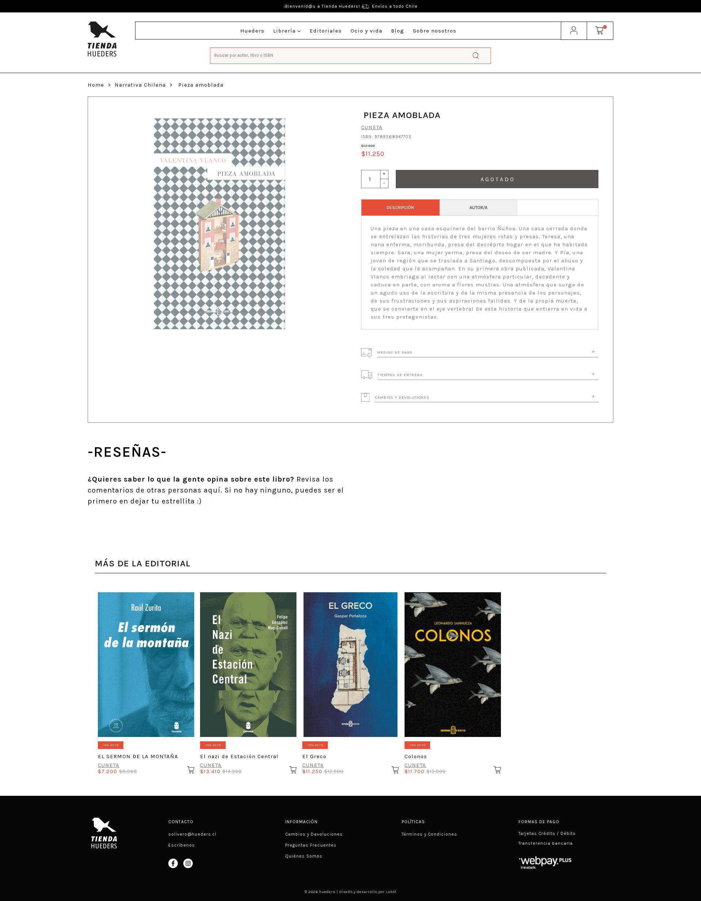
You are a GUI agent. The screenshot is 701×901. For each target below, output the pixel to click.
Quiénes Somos (303, 856)
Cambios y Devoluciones (314, 834)
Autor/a (478, 207)
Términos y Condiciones (429, 834)
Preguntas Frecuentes (311, 845)
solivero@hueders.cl (192, 834)
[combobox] (351, 55)
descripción (400, 207)
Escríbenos (181, 845)
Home (96, 84)
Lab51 (391, 892)
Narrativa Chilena (140, 84)
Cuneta (372, 127)
